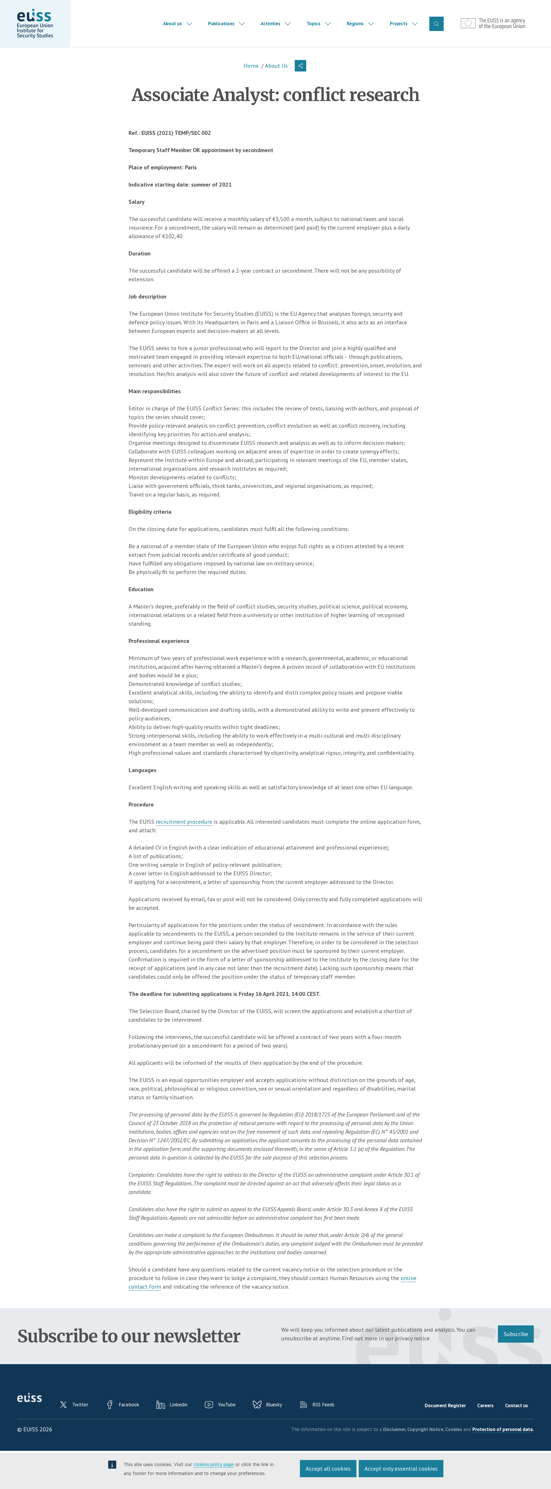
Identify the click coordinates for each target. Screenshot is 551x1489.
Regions (355, 23)
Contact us (516, 1405)
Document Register (445, 1405)
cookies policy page (213, 1464)
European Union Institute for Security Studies (35, 23)
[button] (300, 65)
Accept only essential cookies (401, 1468)
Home (251, 65)
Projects (399, 23)
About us (172, 23)
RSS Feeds (323, 1404)
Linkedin (178, 1404)
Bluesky (274, 1404)
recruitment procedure (184, 821)
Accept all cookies (328, 1468)
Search (436, 24)
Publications (221, 23)
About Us (276, 65)
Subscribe (516, 1334)
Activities (270, 23)
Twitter (80, 1404)
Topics (313, 23)
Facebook (129, 1404)
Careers (485, 1405)
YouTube (227, 1404)
